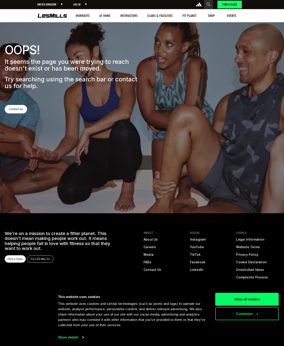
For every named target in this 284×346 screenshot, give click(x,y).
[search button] (208, 4)
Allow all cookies (247, 299)
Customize (244, 314)
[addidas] (198, 4)
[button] (50, 4)
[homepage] (52, 15)
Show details (68, 337)
